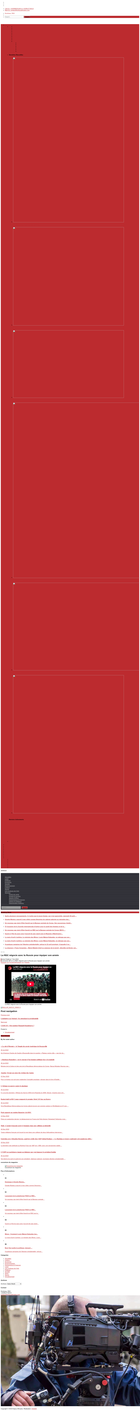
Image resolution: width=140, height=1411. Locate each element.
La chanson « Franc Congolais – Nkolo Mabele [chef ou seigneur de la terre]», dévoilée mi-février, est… (41, 948)
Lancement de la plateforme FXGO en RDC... (20, 1196)
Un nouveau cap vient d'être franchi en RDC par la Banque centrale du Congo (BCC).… (35, 930)
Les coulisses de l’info (20, 40)
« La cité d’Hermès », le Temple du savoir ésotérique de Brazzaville (24, 1046)
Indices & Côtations (23, 49)
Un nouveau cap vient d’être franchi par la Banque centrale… (25, 1199)
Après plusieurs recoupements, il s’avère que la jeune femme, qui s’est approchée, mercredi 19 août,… (41, 916)
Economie (16, 31)
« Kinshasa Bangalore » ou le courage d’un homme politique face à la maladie (27, 1060)
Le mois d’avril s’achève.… (28, 580)
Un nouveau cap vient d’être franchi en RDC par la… (22, 1213)
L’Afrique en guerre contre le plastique (14, 1086)
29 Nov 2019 (5, 1142)
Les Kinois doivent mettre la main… (31, 816)
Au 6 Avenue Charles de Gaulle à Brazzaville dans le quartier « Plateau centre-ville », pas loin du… (33, 1053)
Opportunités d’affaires (24, 51)
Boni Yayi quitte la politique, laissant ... (18, 1248)
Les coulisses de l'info (12, 1268)
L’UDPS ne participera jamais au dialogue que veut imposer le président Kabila (28, 1152)
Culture (15, 36)
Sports (15, 38)
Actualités (8, 25)
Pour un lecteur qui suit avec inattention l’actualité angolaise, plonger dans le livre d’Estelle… (31, 1079)
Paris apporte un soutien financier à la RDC (16, 1112)
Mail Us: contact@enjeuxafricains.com (17, 10)
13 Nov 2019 (5, 1116)
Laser (15, 28)
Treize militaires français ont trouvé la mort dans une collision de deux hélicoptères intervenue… (32, 1132)
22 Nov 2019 (5, 1076)
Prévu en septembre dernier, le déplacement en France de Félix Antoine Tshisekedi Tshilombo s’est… (34, 1119)
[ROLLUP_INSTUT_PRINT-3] (11, 1007)
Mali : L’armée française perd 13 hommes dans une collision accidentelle (26, 1126)
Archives (3, 1284)
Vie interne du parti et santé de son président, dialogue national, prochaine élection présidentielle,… (33, 1159)
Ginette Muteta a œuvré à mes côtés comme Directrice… (23, 1185)
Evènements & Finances (25, 48)
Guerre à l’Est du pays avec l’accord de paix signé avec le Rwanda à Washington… (34, 934)
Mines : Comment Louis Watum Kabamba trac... (21, 1234)
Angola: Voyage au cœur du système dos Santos (17, 1073)
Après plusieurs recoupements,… (30, 225)
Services (16, 41)
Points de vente (22, 43)
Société (15, 33)
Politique (16, 30)
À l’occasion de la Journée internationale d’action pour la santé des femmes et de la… (35, 926)
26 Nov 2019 (5, 1129)
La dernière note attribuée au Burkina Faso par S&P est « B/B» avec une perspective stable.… (31, 1145)
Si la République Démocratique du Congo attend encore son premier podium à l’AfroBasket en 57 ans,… (35, 1106)
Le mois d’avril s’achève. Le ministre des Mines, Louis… (23, 1237)
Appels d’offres (22, 46)
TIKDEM (34, 1409)
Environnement (18, 35)
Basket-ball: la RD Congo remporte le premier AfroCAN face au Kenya (26, 1099)
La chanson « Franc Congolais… (30, 673)
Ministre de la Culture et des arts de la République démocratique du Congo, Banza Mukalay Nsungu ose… (35, 1066)
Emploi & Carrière (23, 44)
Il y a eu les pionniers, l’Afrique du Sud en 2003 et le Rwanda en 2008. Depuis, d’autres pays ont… (33, 1093)
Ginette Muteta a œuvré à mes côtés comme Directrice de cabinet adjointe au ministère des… (37, 919)
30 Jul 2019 (4, 1050)
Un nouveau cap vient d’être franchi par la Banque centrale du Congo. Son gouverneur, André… (38, 923)
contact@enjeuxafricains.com (10, 1294)
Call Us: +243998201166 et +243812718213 (19, 8)
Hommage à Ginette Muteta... (15, 1182)
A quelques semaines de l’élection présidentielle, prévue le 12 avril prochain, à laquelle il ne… (38, 944)
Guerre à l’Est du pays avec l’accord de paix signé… (22, 1224)
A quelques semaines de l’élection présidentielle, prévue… (24, 1251)
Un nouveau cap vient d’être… (29, 328)
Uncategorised (9, 1032)
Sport (6, 1273)
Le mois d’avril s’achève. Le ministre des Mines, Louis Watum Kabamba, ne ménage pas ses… (38, 937)
